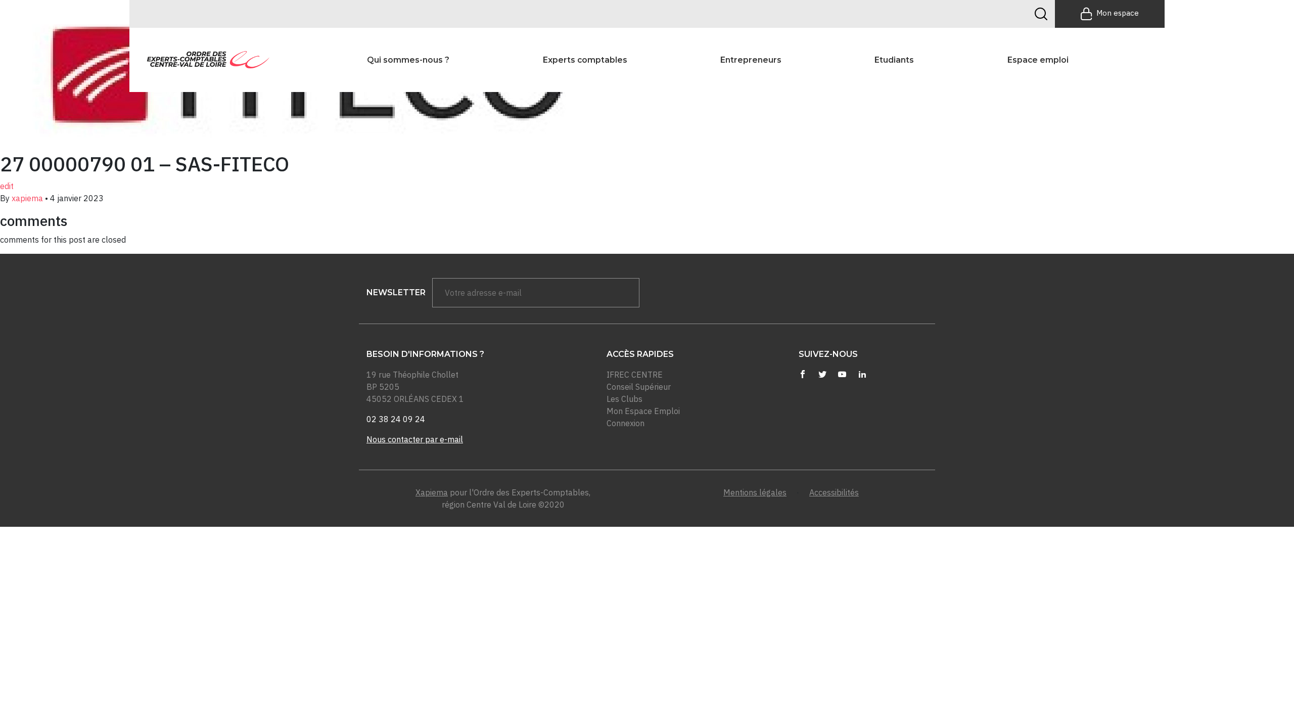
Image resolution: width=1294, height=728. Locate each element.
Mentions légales (755, 492)
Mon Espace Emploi (643, 411)
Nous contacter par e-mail (414, 439)
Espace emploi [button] (1038, 60)
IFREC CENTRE (635, 375)
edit (7, 186)
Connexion (625, 423)
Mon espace (1117, 13)
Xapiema (431, 492)
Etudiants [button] (894, 60)
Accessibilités (834, 492)
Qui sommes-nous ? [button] (408, 60)
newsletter (396, 292)
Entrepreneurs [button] (750, 60)
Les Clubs (624, 399)
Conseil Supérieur (639, 387)
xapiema (27, 198)
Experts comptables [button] (585, 60)
